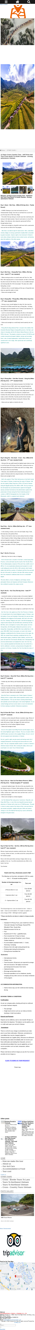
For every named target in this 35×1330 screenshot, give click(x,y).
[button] (2, 1329)
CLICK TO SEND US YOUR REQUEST (17, 1060)
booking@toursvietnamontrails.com (12, 1320)
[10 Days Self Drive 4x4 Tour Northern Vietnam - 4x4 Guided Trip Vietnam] (26, 1128)
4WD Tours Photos (6, 1217)
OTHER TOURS (11, 150)
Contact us (3, 1174)
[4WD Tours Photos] (17, 1205)
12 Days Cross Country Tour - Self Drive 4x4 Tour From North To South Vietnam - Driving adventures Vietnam (17, 156)
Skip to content (3, 4)
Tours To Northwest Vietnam (16, 1182)
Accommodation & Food (14, 1169)
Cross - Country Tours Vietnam (17, 1187)
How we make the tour (13, 1161)
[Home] (17, 11)
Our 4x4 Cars (9, 1166)
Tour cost (7, 1171)
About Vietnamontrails (5, 1228)
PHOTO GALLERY (7, 1191)
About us (7, 1164)
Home (3, 150)
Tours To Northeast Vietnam (15, 1185)
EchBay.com (17, 1322)
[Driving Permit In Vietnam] (9, 1127)
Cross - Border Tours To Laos (16, 1180)
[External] (14, 1245)
